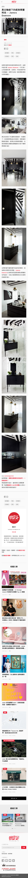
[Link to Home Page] (14, 2)
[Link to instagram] (13, 860)
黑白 (12, 56)
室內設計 (18, 52)
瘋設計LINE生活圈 (13, 485)
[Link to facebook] (3, 860)
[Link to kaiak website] (9, 865)
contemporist (9, 476)
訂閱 (24, 847)
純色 (17, 56)
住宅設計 (7, 56)
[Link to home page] (14, 838)
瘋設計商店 (22, 550)
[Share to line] (7, 49)
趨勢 (5, 39)
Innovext (9, 876)
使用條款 (10, 853)
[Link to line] (6, 860)
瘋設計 (10, 45)
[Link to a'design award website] (9, 869)
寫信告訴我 (4, 853)
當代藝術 (7, 52)
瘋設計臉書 (7, 555)
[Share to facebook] (5, 49)
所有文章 (14, 532)
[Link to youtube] (10, 860)
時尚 (12, 52)
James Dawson (13, 67)
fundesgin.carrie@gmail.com (14, 529)
